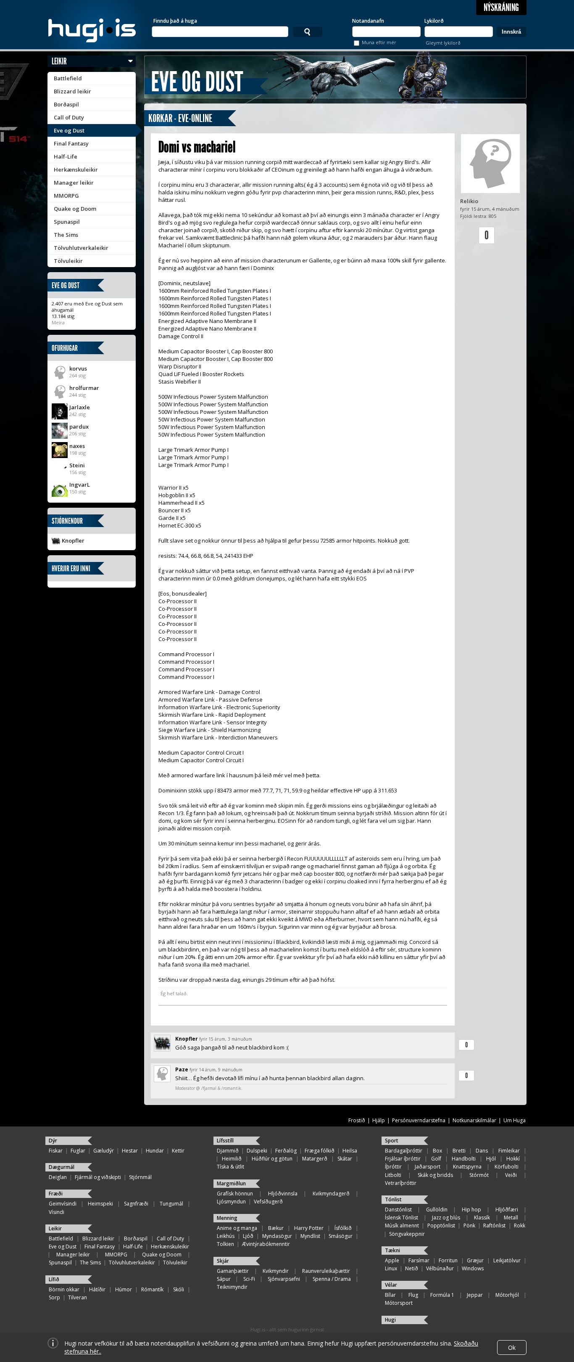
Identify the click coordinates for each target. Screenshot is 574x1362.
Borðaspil (66, 104)
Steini (77, 465)
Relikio (469, 201)
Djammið (228, 1150)
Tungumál (171, 1203)
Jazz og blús (446, 1217)
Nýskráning (501, 7)
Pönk (469, 1225)
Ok (512, 1347)
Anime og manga (237, 1228)
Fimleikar (509, 1150)
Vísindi (56, 1212)
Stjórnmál (140, 1177)
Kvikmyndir (276, 1271)
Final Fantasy (71, 143)
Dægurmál (61, 1167)
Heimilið (232, 1158)
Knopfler (73, 540)
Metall (511, 1217)
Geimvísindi (62, 1203)
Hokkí (513, 1158)
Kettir (178, 1150)
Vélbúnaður (440, 1268)
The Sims (66, 234)
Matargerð (314, 1158)
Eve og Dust (69, 130)
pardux (79, 426)
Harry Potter (309, 1228)
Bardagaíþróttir (403, 1150)
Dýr (53, 1140)
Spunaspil (67, 221)
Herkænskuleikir (76, 169)
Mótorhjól (507, 1294)
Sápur (224, 1279)
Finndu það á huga (175, 20)
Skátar (344, 1158)
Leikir (59, 61)
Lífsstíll (225, 1140)
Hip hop (471, 1209)
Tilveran (77, 1297)
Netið (411, 1268)
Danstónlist (398, 1209)
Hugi (390, 1319)
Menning (227, 1218)
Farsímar (418, 1260)
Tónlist (393, 1199)
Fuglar (78, 1150)
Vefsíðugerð (268, 1201)
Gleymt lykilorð (443, 43)
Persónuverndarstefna (418, 1120)
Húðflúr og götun (272, 1158)
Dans (482, 1150)
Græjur (475, 1260)
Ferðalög (286, 1150)
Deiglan (58, 1177)
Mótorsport (399, 1302)
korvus (78, 368)
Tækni (392, 1250)
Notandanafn (368, 20)
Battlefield (68, 78)
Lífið (54, 1279)
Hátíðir (97, 1289)
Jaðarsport (427, 1166)
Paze (181, 1069)
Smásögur (341, 1236)
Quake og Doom (75, 208)
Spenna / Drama (332, 1279)
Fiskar (56, 1150)
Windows (473, 1268)
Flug (413, 1294)
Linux (391, 1268)
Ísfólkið (343, 1228)
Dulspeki (257, 1150)
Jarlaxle (79, 407)
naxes (77, 446)
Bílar (390, 1294)
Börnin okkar (64, 1289)
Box (437, 1150)
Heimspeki (100, 1203)
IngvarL (79, 484)
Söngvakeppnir (407, 1233)
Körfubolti (507, 1166)
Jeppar (475, 1294)
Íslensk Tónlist (401, 1217)
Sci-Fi (249, 1279)
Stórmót (479, 1175)
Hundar (155, 1150)
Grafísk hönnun (235, 1193)
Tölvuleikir (68, 261)
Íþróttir (393, 1166)
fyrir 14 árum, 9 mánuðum (216, 1070)
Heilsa (349, 1150)
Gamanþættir (233, 1271)
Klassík (482, 1217)
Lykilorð (434, 20)
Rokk (519, 1225)
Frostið (356, 1120)
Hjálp (378, 1120)
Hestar (130, 1150)
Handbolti (464, 1158)
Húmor (123, 1289)
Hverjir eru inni (71, 568)
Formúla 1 (442, 1294)
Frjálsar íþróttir (403, 1158)
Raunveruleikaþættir (326, 1271)
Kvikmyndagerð (331, 1193)
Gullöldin (437, 1209)
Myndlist (310, 1236)
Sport (391, 1140)
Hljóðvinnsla (283, 1193)
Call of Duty (69, 117)
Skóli (178, 1289)
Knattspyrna (467, 1166)
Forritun (448, 1260)
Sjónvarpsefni (284, 1279)
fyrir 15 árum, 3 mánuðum (225, 1039)
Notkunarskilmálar (474, 1120)
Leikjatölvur (507, 1260)
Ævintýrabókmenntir (266, 1244)
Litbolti (393, 1175)
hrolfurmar (84, 388)
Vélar (391, 1284)
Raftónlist (494, 1225)
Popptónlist (441, 1225)
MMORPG (66, 195)
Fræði (56, 1193)
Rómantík (152, 1289)
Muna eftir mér (379, 42)
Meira (58, 322)
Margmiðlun (231, 1183)
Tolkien (225, 1244)
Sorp (54, 1297)
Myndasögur (277, 1236)
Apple (392, 1260)
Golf (436, 1158)
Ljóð (248, 1236)
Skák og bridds (435, 1175)
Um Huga (514, 1120)
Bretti (459, 1150)
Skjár (223, 1260)
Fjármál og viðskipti (98, 1177)
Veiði (511, 1175)
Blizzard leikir (72, 91)
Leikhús (225, 1236)
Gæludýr (103, 1150)
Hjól (491, 1158)
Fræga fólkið (319, 1150)
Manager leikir (74, 182)
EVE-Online (195, 118)
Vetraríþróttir (400, 1183)
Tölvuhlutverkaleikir (81, 248)
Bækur (276, 1228)
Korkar (160, 118)
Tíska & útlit (230, 1166)
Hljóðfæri (506, 1209)
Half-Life (65, 156)
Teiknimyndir (232, 1286)
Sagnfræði (136, 1203)
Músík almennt (402, 1225)
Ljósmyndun (231, 1201)
